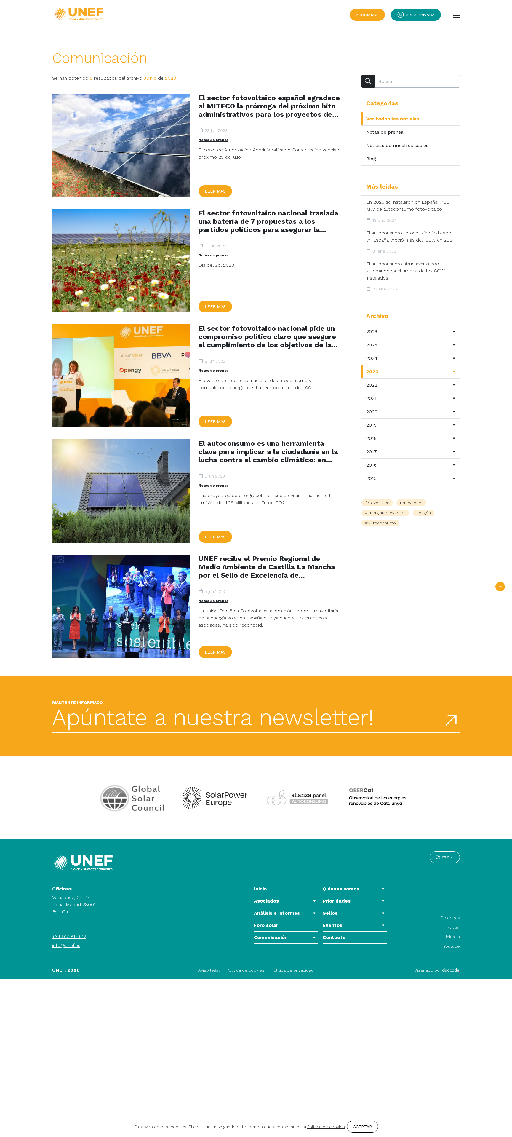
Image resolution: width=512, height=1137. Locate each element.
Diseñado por (428, 970)
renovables (411, 502)
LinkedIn (452, 936)
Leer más (215, 191)
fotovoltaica (377, 502)
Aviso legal (209, 970)
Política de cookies (245, 970)
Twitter (453, 927)
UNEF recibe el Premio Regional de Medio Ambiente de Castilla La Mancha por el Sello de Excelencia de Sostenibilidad (267, 567)
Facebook (450, 917)
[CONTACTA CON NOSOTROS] (500, 586)
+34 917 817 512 (69, 936)
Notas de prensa (213, 140)
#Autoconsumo (380, 522)
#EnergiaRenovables (385, 512)
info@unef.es (66, 945)
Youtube (452, 946)
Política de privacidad (292, 970)
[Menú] (456, 14)
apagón (423, 512)
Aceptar (362, 1126)
